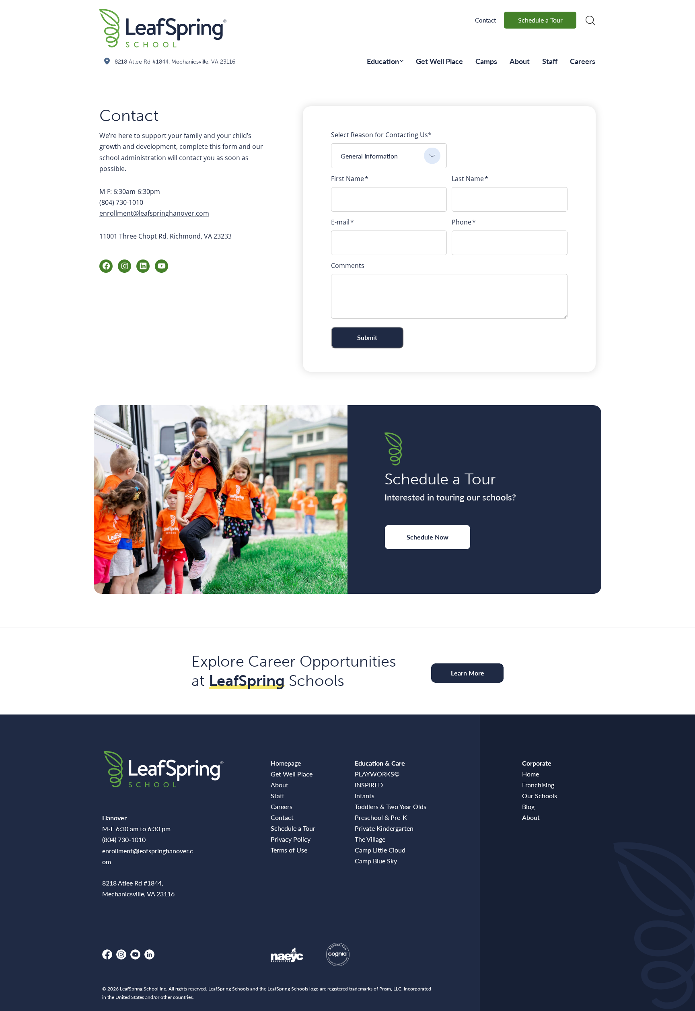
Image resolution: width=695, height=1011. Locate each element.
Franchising (538, 784)
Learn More (467, 672)
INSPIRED (369, 784)
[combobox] (389, 155)
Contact (485, 20)
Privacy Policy (290, 839)
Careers (582, 61)
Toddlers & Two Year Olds (390, 806)
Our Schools (539, 795)
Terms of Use (289, 850)
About (520, 61)
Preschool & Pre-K (381, 817)
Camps (486, 61)
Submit (367, 337)
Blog (528, 806)
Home (530, 773)
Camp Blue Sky (376, 860)
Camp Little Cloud (380, 850)
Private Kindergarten (384, 828)
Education (383, 61)
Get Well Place (439, 61)
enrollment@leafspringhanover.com (154, 213)
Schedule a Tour (540, 20)
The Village (370, 839)
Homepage (286, 763)
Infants (364, 795)
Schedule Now (427, 537)
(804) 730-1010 (124, 839)
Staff (549, 61)
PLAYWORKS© (377, 773)
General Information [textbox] (369, 156)
